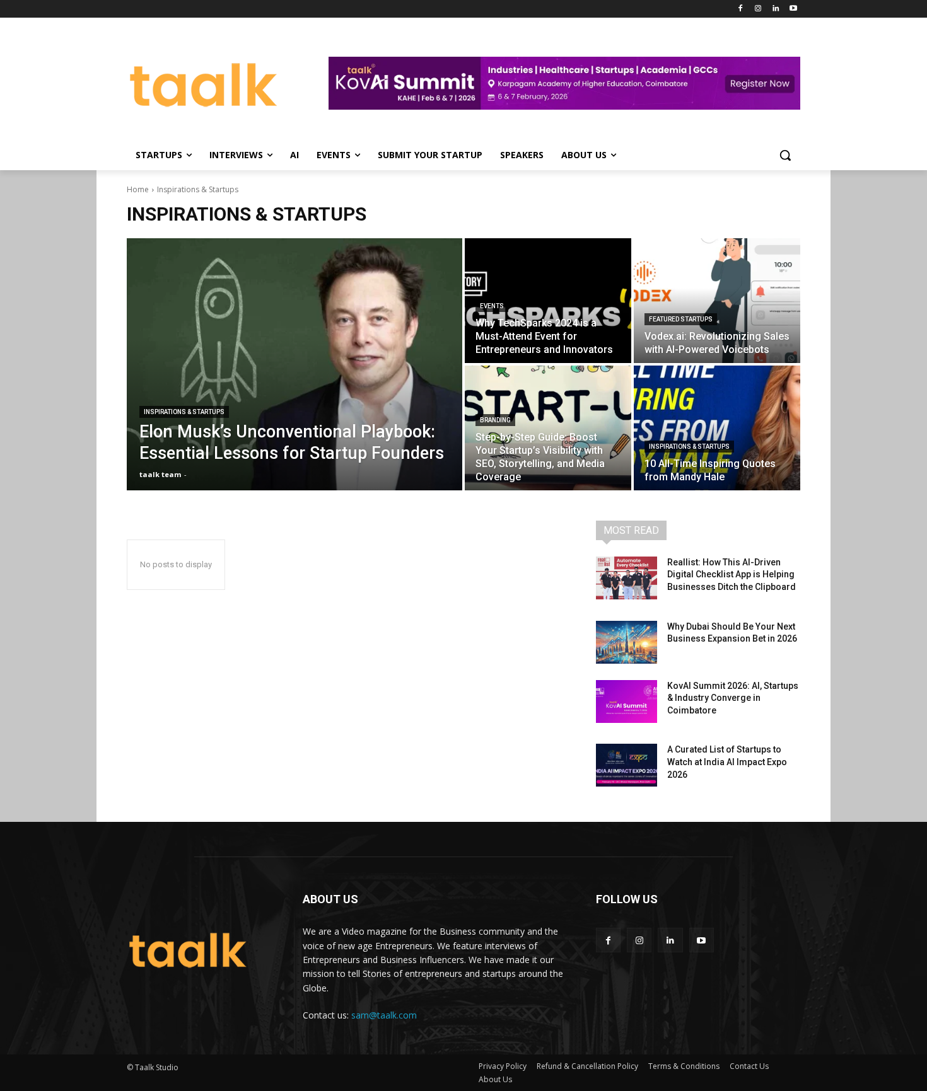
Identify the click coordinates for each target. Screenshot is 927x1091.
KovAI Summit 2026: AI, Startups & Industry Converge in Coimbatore (732, 698)
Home (138, 189)
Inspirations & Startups (184, 411)
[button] (785, 155)
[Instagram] (758, 9)
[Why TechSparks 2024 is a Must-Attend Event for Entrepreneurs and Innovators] (548, 300)
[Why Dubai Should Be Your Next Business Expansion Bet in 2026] (626, 642)
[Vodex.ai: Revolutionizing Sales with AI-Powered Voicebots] (717, 300)
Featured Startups (681, 319)
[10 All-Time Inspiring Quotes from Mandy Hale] (717, 428)
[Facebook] (740, 9)
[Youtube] (793, 9)
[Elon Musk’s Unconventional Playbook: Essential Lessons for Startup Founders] (294, 364)
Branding (495, 420)
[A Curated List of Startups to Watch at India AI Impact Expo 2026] (626, 765)
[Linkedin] (775, 9)
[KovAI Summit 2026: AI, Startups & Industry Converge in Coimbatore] (626, 701)
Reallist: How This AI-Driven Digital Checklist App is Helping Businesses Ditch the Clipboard (731, 574)
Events (492, 306)
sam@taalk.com (384, 1015)
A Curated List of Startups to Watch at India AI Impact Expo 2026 (727, 761)
